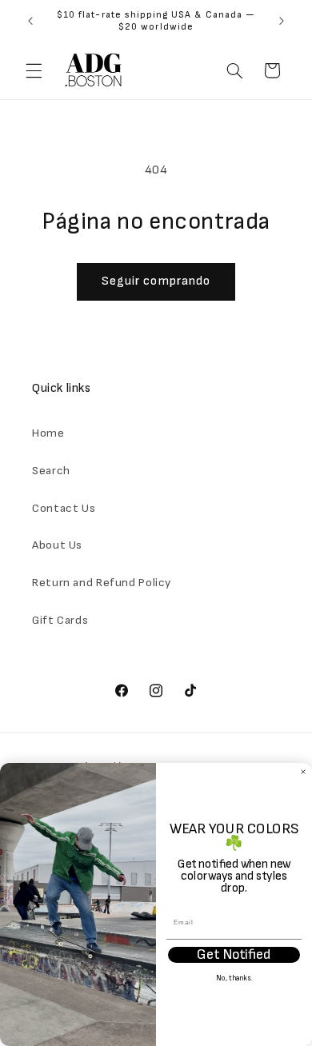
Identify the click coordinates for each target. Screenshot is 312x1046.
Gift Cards (60, 620)
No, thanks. (234, 979)
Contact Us (63, 508)
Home (48, 433)
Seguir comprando (156, 281)
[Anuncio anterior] (30, 20)
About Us (57, 545)
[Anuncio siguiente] (281, 20)
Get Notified (234, 955)
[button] (33, 70)
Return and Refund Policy (101, 582)
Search (51, 470)
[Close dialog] (303, 772)
